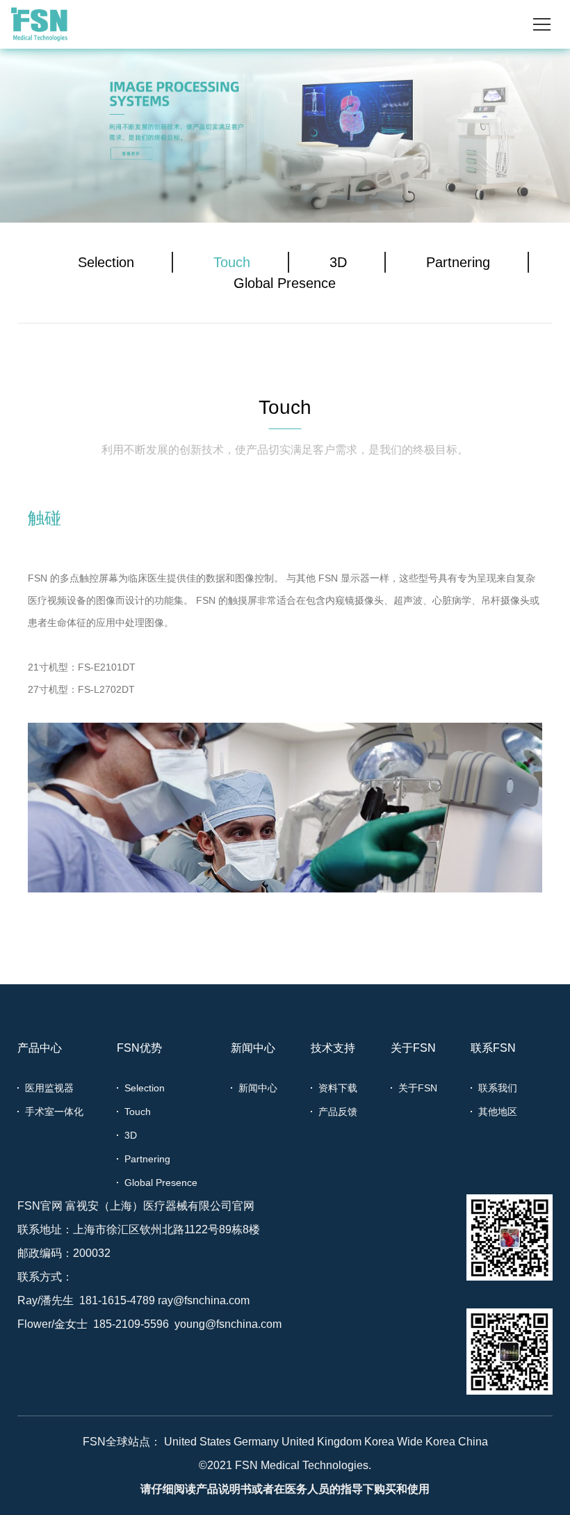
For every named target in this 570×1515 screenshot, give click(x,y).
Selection (106, 262)
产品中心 (39, 1048)
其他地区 (497, 1111)
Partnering (458, 262)
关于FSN (413, 1048)
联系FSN (493, 1048)
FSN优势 (139, 1048)
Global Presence (285, 283)
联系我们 (497, 1087)
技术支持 (333, 1048)
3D (338, 262)
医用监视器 (49, 1087)
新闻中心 (253, 1048)
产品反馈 (337, 1111)
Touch (231, 262)
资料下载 (337, 1087)
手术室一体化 (54, 1111)
